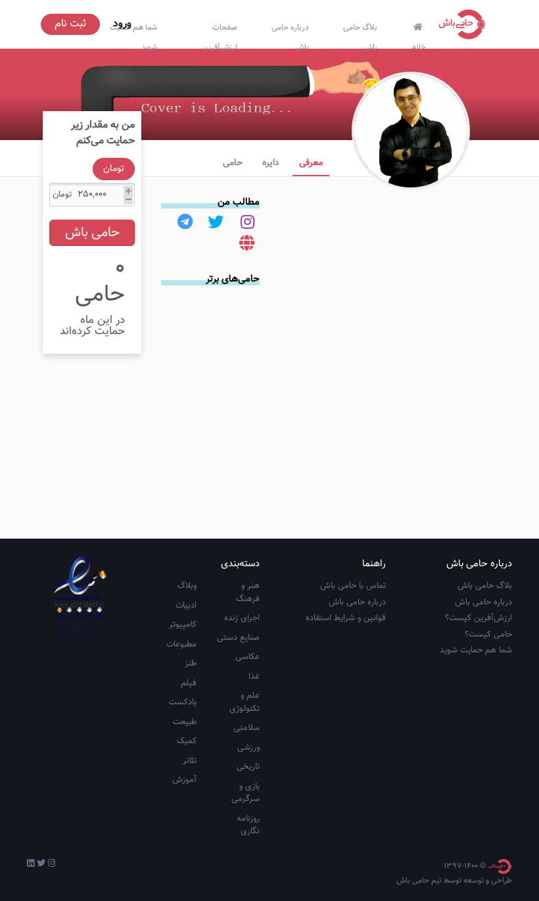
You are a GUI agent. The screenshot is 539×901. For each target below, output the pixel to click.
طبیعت (185, 722)
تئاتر (190, 760)
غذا (254, 676)
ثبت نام (70, 24)
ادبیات (186, 605)
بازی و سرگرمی (245, 793)
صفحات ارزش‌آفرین (219, 34)
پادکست (183, 702)
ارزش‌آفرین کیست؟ (478, 618)
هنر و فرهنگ (248, 592)
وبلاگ (187, 586)
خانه (419, 44)
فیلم (189, 683)
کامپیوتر (183, 624)
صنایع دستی (238, 638)
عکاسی (247, 657)
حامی (233, 163)
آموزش (184, 780)
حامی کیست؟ (488, 634)
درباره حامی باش (290, 34)
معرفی (311, 163)
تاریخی (248, 766)
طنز (191, 663)
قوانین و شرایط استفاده (346, 618)
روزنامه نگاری (248, 825)
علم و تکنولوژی (244, 702)
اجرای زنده (242, 618)
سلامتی (246, 728)
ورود (122, 24)
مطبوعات (181, 644)
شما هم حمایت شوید (476, 650)
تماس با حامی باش (353, 586)
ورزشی (248, 747)
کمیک (187, 741)
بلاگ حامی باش (360, 34)
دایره (270, 163)
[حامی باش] (465, 24)
